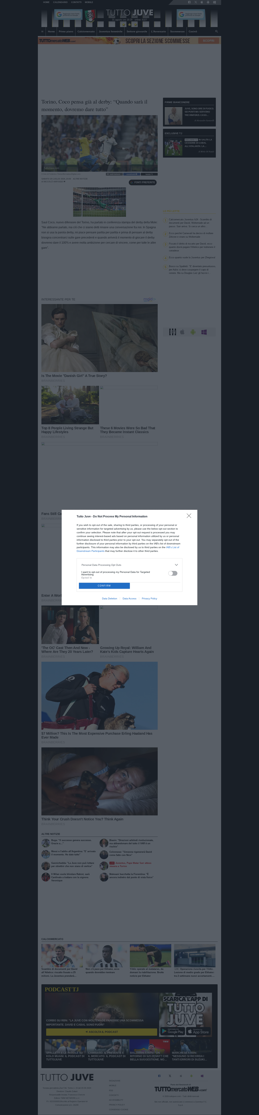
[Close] (190, 517)
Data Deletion (109, 598)
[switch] (172, 573)
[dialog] (129, 557)
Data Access (129, 598)
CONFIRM (104, 585)
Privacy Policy (149, 598)
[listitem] (130, 565)
